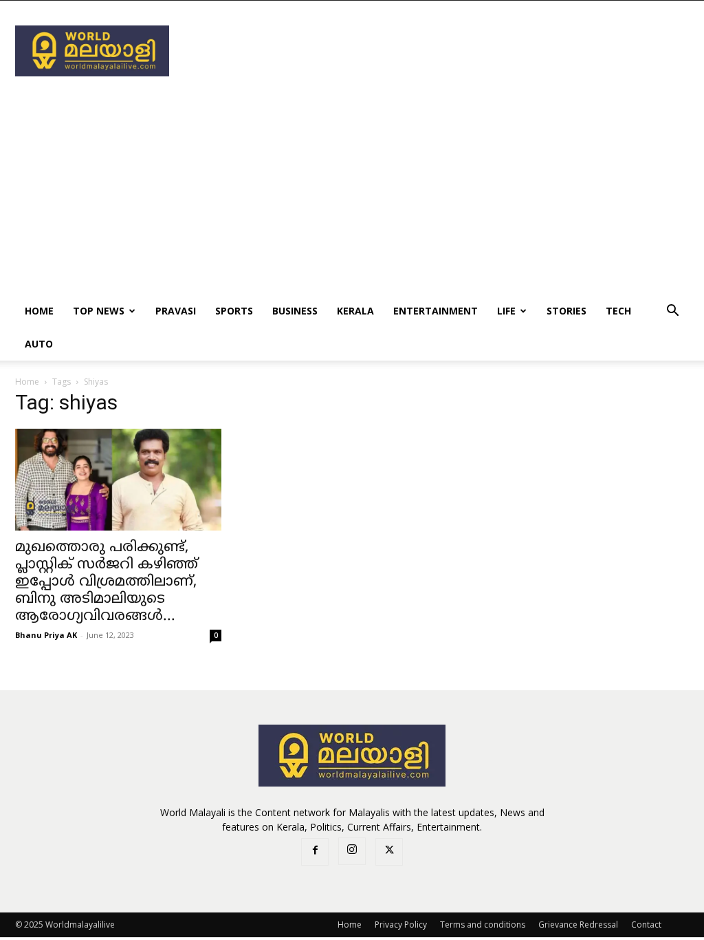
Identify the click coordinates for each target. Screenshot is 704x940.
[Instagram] (352, 851)
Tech (618, 310)
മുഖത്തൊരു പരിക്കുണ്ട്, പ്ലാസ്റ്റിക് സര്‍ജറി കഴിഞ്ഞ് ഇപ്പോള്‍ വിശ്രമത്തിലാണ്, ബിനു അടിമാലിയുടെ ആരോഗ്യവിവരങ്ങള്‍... (106, 582)
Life (506, 310)
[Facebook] (315, 852)
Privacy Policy (401, 924)
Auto (39, 343)
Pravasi (175, 310)
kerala (355, 310)
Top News (98, 310)
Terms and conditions (482, 924)
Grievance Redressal (578, 924)
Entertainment (435, 310)
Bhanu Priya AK (46, 635)
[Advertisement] (439, 51)
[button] (672, 312)
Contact (646, 924)
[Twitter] (389, 852)
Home (39, 310)
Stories (566, 310)
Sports (234, 310)
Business (295, 310)
